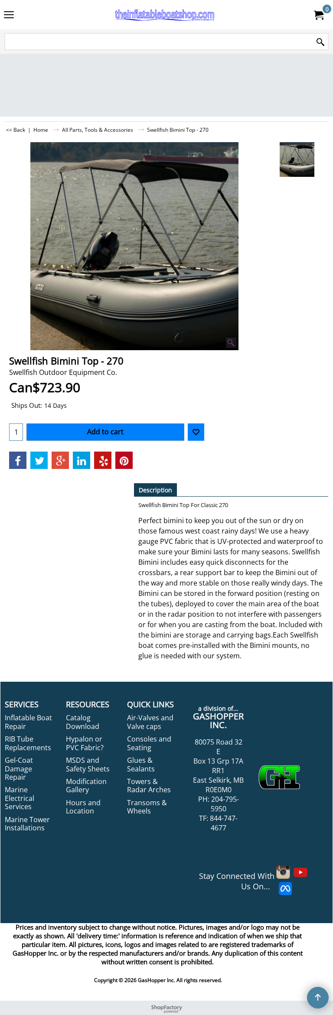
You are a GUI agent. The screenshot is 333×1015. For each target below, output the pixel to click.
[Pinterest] (124, 460)
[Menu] (9, 15)
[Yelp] (102, 460)
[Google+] (60, 460)
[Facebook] (17, 460)
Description (155, 490)
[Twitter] (39, 460)
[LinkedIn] (81, 460)
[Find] (320, 42)
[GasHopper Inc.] (164, 15)
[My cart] (318, 15)
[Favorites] (196, 432)
